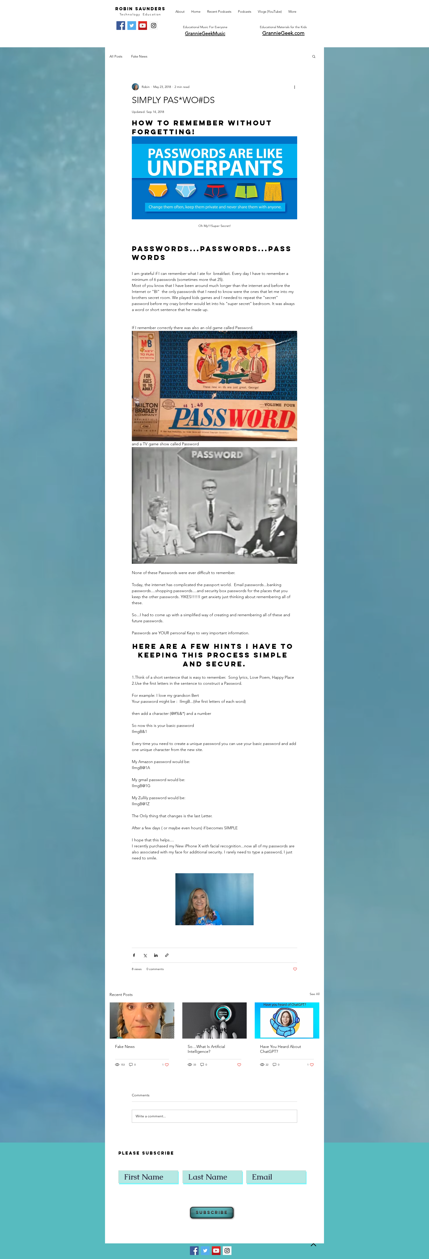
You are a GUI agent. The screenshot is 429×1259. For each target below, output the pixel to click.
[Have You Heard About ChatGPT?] (287, 1020)
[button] (314, 56)
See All (315, 994)
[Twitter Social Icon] (131, 25)
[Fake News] (142, 1020)
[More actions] (294, 86)
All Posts (115, 56)
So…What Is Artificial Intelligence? (206, 1049)
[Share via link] (167, 955)
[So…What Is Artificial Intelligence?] (214, 1020)
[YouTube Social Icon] (142, 25)
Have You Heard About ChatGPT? (280, 1049)
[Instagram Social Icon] (153, 25)
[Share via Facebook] (134, 955)
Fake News (139, 56)
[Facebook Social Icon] (120, 25)
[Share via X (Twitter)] (145, 955)
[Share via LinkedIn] (156, 955)
